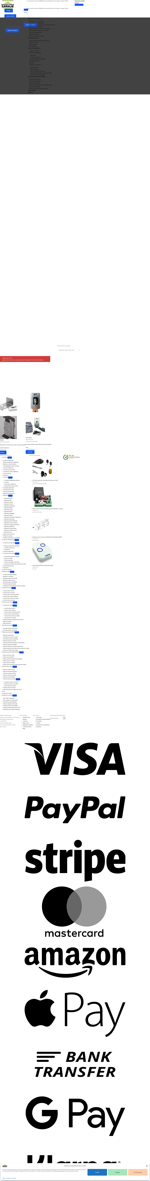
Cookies (4, 1178)
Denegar (117, 1172)
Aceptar (97, 1172)
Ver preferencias (138, 1172)
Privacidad (8, 1178)
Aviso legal (14, 1178)
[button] (147, 1166)
